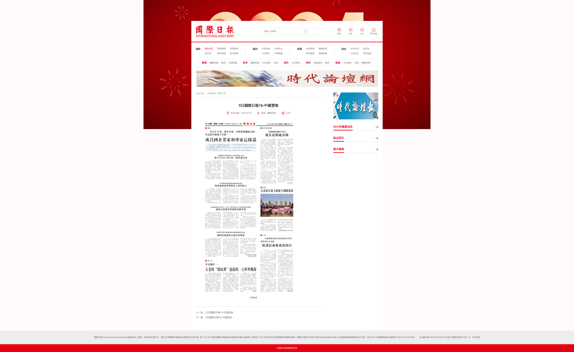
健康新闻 (323, 49)
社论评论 (355, 49)
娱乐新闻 (234, 53)
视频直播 (323, 53)
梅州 (327, 62)
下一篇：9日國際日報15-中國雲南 (214, 317)
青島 (223, 62)
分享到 (253, 297)
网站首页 (209, 49)
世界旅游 (367, 53)
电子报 (208, 53)
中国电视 (278, 53)
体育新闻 (310, 49)
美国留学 (318, 62)
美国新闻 (234, 49)
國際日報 (214, 62)
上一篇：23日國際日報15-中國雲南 (214, 312)
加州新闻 (310, 53)
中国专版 (266, 49)
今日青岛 (266, 53)
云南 (276, 62)
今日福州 (347, 62)
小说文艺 (355, 53)
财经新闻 (221, 53)
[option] (287, 78)
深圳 (357, 62)
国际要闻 (221, 49)
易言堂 (366, 49)
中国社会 (278, 49)
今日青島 (266, 62)
